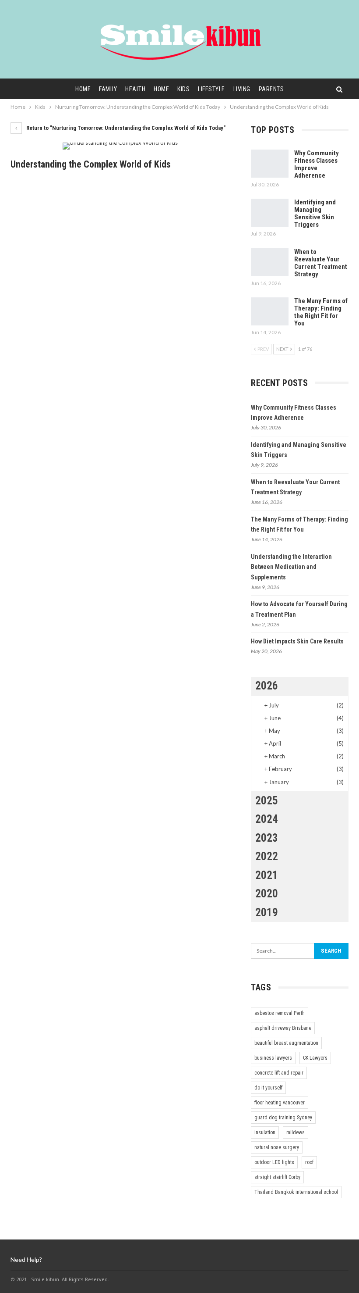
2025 (266, 800)
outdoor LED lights (274, 1162)
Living (241, 89)
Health (135, 89)
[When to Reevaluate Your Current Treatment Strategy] (270, 262)
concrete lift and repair (278, 1073)
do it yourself (268, 1088)
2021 (266, 875)
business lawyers (273, 1058)
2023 (266, 838)
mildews (295, 1132)
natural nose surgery (276, 1147)
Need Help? (26, 1259)
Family (108, 89)
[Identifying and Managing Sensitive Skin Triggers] (270, 213)
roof (309, 1162)
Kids (183, 89)
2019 (266, 912)
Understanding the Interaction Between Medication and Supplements (291, 567)
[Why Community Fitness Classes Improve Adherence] (270, 164)
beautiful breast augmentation (286, 1043)
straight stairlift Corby (277, 1177)
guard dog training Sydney (283, 1117)
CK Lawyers (315, 1058)
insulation (264, 1132)
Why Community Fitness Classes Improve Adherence (316, 164)
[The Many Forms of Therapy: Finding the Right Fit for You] (270, 311)
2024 (266, 819)
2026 (266, 685)
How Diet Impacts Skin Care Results (297, 641)
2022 (266, 856)
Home (83, 89)
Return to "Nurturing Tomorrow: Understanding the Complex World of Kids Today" (125, 128)
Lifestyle (211, 89)
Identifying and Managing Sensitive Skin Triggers (315, 213)
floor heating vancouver (279, 1103)
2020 (266, 893)
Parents (271, 89)
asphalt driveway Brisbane (282, 1028)
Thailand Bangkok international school (296, 1192)
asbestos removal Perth (279, 1013)
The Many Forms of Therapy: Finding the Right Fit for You (321, 312)
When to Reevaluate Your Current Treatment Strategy (320, 263)
